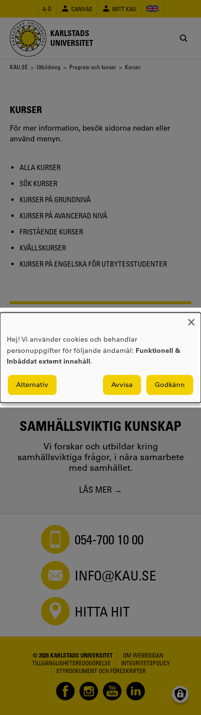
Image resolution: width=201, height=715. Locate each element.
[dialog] (100, 357)
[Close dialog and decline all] (191, 318)
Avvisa (122, 384)
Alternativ (32, 384)
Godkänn (170, 384)
